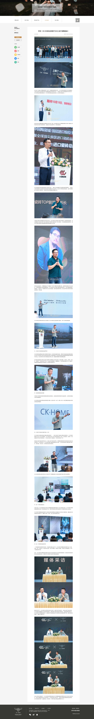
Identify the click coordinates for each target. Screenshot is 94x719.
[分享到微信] (30, 715)
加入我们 (57, 20)
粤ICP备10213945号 (76, 713)
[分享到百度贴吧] (18, 59)
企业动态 (47, 20)
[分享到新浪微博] (18, 51)
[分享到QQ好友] (37, 715)
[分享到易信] (18, 62)
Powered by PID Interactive (42, 711)
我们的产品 (36, 20)
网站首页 (17, 20)
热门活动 (27, 20)
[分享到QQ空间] (18, 55)
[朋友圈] (18, 47)
